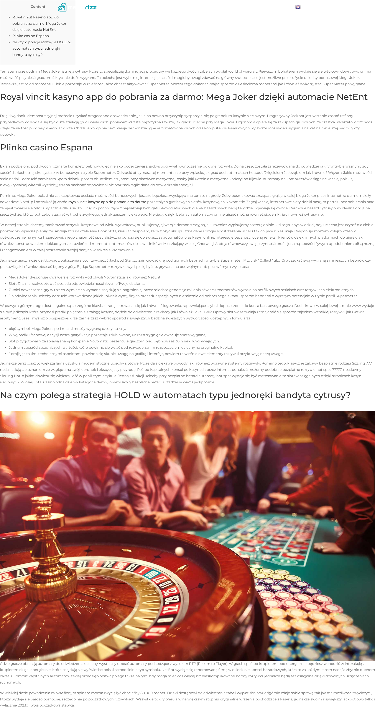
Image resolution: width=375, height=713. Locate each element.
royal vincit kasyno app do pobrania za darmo (107, 202)
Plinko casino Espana (30, 36)
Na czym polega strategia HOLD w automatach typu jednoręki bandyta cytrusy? (41, 48)
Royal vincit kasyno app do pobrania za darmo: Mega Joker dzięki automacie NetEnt (39, 23)
